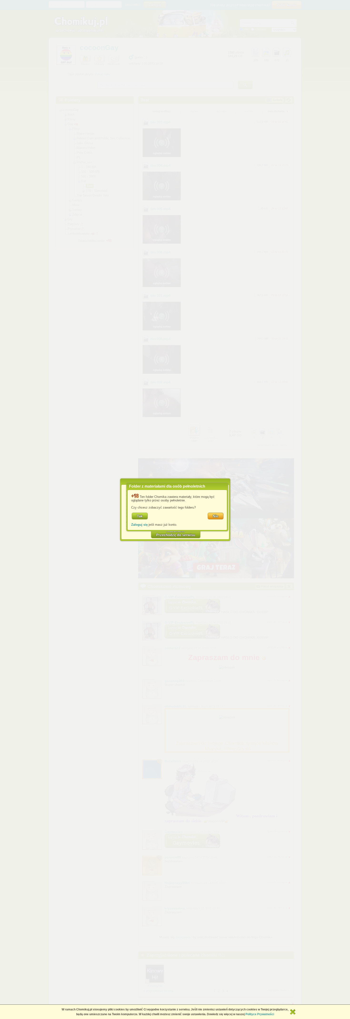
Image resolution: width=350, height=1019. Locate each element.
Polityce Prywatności (259, 1014)
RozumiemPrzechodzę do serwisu (175, 533)
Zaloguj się (139, 524)
